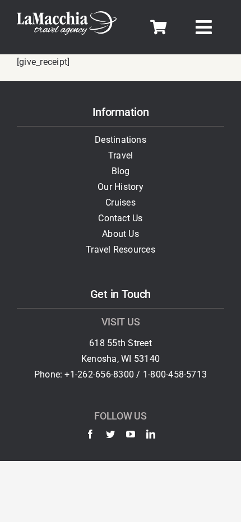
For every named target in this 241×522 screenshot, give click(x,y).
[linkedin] (150, 434)
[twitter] (110, 434)
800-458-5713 (178, 374)
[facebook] (90, 434)
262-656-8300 (105, 374)
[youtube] (130, 434)
